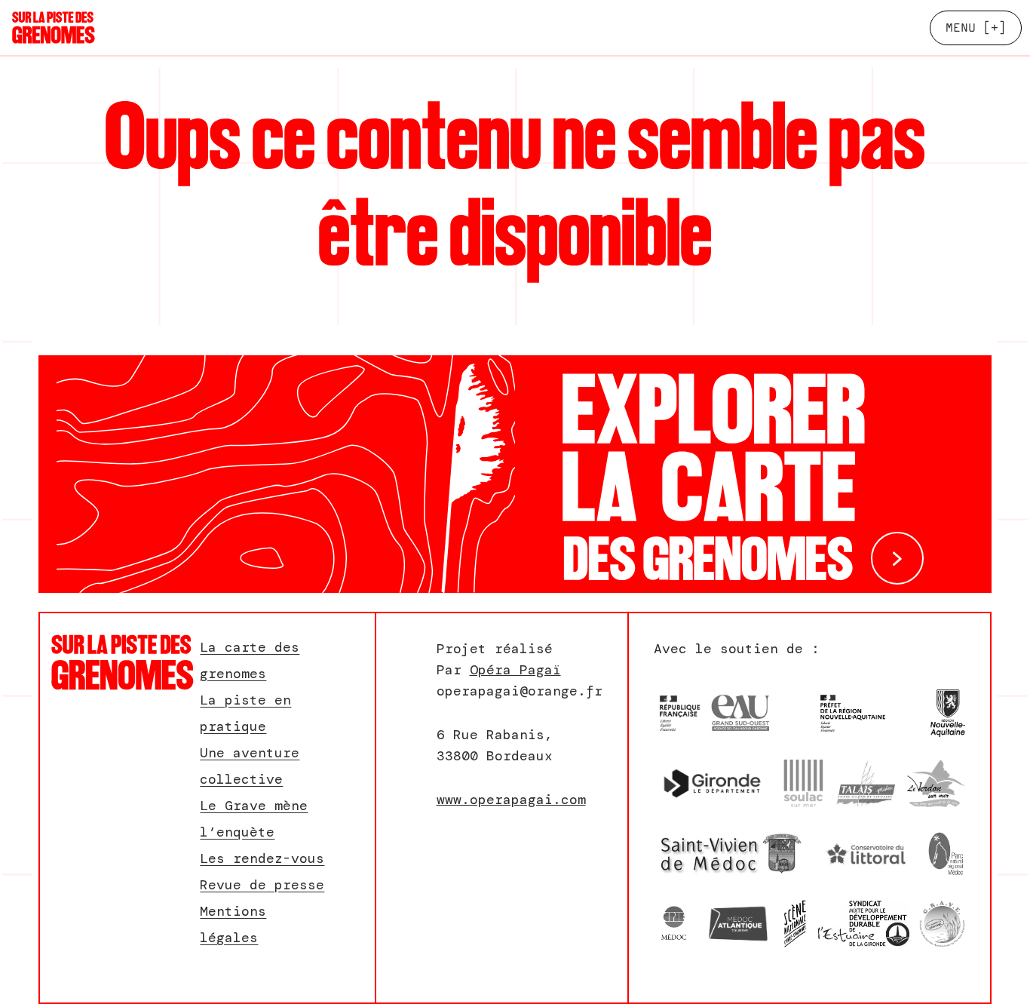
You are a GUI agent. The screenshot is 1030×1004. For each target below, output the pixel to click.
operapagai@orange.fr (519, 691)
